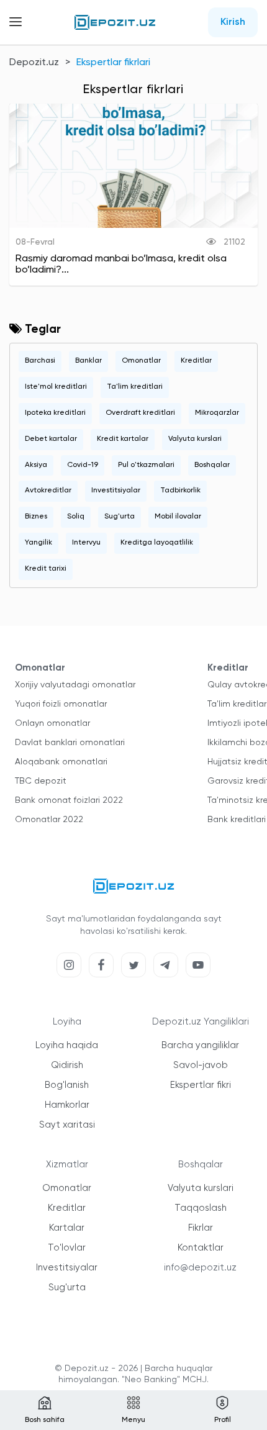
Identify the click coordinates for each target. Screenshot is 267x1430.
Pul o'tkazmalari (146, 465)
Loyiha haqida (66, 1045)
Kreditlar (196, 360)
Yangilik (38, 542)
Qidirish (67, 1065)
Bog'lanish (67, 1085)
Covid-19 (82, 465)
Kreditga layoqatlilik (156, 542)
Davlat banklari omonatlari (70, 742)
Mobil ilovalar (178, 516)
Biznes (36, 516)
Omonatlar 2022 (49, 819)
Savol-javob (200, 1065)
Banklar (88, 360)
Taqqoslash (200, 1208)
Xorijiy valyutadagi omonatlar (75, 685)
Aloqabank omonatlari (61, 762)
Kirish (232, 22)
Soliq (75, 516)
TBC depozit (40, 781)
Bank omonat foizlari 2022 (69, 800)
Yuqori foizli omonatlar (61, 704)
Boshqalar (212, 465)
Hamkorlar (67, 1105)
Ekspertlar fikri (200, 1085)
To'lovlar (67, 1247)
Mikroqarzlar (217, 413)
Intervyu (86, 542)
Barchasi (40, 360)
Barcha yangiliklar (200, 1045)
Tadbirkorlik (180, 490)
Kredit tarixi (45, 568)
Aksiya (36, 465)
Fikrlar (200, 1228)
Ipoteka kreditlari (55, 413)
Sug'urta (119, 516)
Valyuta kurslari (195, 439)
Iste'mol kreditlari (56, 387)
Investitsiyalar (115, 490)
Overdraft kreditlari (140, 413)
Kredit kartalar (122, 439)
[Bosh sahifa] (115, 22)
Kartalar (66, 1228)
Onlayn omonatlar (52, 723)
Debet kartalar (51, 439)
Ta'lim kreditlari (135, 387)
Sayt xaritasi (67, 1124)
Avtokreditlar (48, 490)
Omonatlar (141, 360)
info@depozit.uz (200, 1267)
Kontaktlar (201, 1247)
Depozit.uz (34, 63)
